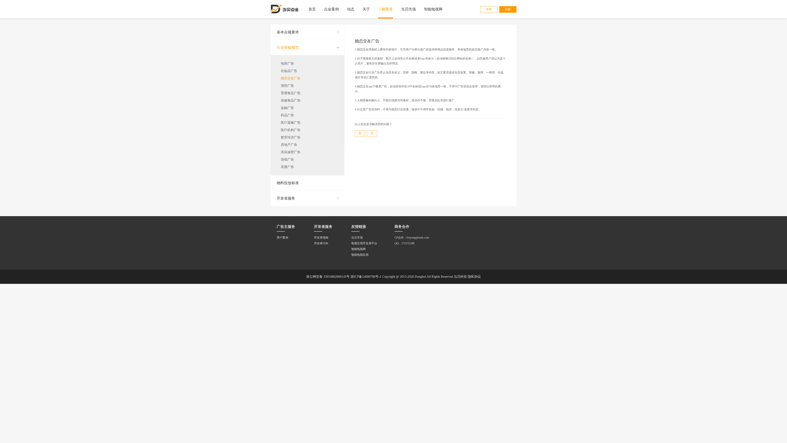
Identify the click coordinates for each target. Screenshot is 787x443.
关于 (366, 9)
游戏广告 (287, 159)
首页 (312, 9)
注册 (508, 9)
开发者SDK (321, 243)
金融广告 (287, 108)
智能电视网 (433, 9)
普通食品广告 (290, 93)
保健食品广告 (290, 100)
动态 (350, 9)
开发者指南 (321, 237)
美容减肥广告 (290, 152)
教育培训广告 (290, 137)
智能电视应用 (359, 254)
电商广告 (287, 63)
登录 (489, 9)
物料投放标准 (288, 183)
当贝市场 (408, 9)
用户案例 (282, 237)
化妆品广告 (289, 71)
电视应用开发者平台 (364, 243)
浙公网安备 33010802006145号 (328, 276)
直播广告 (287, 167)
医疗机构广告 (290, 130)
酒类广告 (287, 85)
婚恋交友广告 (290, 78)
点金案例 (331, 9)
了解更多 (385, 9)
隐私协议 (474, 276)
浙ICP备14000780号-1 (365, 276)
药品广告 (287, 115)
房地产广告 (289, 144)
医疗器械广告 (290, 122)
